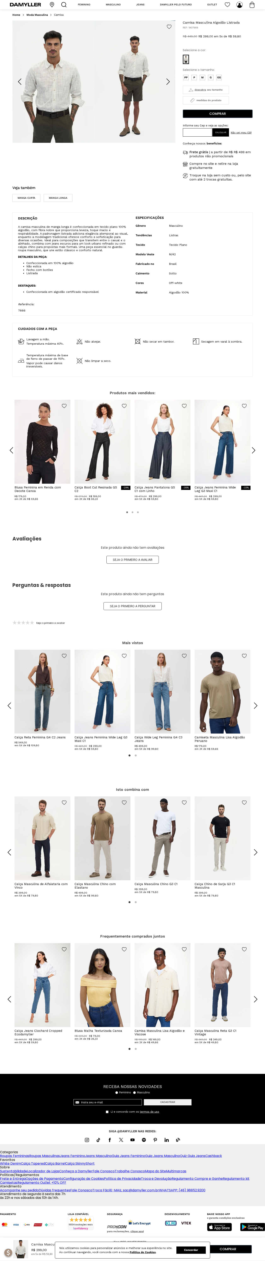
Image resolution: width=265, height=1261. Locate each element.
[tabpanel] (42, 698)
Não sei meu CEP (241, 132)
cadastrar (167, 1102)
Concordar (191, 1249)
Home (16, 14)
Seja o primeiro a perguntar (132, 606)
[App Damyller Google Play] (252, 1227)
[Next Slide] (168, 82)
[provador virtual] (206, 90)
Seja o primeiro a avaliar (132, 559)
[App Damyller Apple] (219, 1227)
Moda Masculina (37, 14)
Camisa (59, 14)
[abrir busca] (65, 4)
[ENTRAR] (240, 5)
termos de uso (149, 1111)
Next (253, 702)
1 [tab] (129, 755)
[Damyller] (25, 4)
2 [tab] (136, 755)
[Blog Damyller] (178, 1140)
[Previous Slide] (20, 82)
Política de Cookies (143, 1252)
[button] (186, 59)
